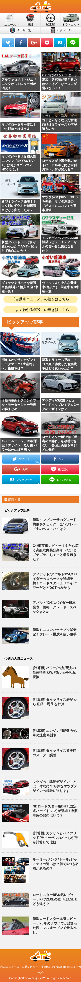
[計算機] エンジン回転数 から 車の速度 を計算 (55, 732)
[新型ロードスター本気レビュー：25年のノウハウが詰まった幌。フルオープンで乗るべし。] (15, 926)
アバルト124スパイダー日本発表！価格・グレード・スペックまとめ (54, 607)
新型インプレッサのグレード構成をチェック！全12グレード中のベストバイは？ (55, 524)
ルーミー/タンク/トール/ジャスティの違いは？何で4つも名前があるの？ (56, 863)
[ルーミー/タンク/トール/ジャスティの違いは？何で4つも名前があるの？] (15, 870)
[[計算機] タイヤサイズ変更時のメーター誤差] (15, 759)
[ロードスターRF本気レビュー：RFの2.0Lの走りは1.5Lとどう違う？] (15, 900)
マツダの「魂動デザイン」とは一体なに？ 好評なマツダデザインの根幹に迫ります (55, 786)
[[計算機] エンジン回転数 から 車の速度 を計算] (15, 733)
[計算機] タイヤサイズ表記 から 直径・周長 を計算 (55, 701)
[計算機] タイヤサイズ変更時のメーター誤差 (54, 752)
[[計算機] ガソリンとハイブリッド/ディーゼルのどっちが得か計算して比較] (15, 839)
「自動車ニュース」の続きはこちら (40, 299)
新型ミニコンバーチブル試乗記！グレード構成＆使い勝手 (54, 631)
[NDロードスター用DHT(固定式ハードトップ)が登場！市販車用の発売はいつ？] (15, 813)
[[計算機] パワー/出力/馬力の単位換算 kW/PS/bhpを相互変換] (15, 677)
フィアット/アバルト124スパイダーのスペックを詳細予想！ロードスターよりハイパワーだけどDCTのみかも (55, 581)
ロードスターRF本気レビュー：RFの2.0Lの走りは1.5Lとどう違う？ (55, 899)
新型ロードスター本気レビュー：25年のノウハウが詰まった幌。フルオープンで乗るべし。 (55, 925)
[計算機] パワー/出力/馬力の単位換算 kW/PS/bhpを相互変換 (54, 672)
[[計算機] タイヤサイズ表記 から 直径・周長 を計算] (15, 708)
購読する (14, 499)
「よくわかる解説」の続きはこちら (40, 309)
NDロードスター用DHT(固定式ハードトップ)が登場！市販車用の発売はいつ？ (55, 810)
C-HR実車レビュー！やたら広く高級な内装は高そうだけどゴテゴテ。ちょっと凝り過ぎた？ (56, 552)
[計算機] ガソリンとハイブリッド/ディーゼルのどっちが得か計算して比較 (55, 837)
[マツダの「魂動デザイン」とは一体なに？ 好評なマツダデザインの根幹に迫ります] (15, 787)
